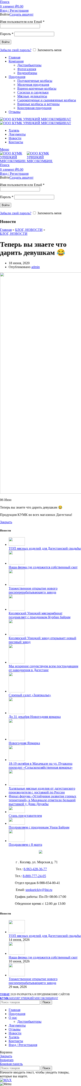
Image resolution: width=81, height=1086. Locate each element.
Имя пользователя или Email (22, 22)
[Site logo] (35, 119)
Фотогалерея (26, 69)
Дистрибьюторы (29, 65)
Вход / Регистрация (23, 1045)
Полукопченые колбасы (34, 81)
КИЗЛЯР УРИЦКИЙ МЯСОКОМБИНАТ (29, 998)
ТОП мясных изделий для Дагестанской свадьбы (45, 548)
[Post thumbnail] (17, 544)
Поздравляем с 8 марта (25, 844)
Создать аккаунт (21, 14)
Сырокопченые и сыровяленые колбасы (46, 100)
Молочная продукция (33, 84)
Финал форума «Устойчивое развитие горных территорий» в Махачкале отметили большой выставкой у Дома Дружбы (42, 800)
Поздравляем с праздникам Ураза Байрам (39, 827)
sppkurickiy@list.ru (38, 890)
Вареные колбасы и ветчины (38, 104)
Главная (6, 230)
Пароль (6, 34)
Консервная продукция (34, 108)
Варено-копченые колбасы (36, 88)
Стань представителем (25, 815)
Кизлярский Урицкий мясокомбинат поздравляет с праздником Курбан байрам (39, 615)
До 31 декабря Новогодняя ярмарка (35, 717)
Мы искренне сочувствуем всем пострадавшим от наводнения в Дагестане (43, 668)
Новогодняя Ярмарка (24, 743)
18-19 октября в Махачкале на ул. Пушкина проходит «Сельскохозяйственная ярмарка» (41, 765)
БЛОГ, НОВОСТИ (29, 230)
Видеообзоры (27, 73)
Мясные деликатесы (32, 96)
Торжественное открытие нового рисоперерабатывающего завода (33, 590)
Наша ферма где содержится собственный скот (43, 567)
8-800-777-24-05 (34, 876)
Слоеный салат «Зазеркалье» (30, 695)
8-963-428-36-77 (35, 869)
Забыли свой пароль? (15, 50)
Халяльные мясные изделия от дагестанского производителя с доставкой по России (42, 790)
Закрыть (6, 522)
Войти (6, 42)
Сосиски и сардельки (33, 92)
